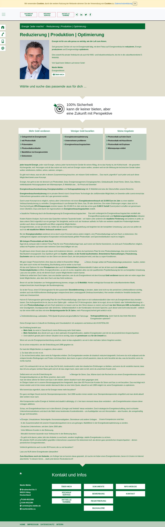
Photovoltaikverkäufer (31, 148)
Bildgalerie (98, 508)
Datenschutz (47, 524)
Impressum (32, 524)
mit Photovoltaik (29, 141)
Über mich (66, 487)
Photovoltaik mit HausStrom (120, 141)
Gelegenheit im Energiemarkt (34, 137)
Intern (59, 524)
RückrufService (47, 14)
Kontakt (130, 494)
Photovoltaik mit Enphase (119, 144)
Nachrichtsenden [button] (28, 14)
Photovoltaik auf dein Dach (119, 137)
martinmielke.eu (29, 509)
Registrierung (98, 501)
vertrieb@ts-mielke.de (31, 506)
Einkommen (27, 156)
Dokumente (98, 487)
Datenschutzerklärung (123, 3)
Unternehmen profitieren (75, 141)
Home (22, 524)
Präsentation (27, 144)
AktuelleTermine (66, 14)
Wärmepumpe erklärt (117, 148)
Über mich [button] (59, 74)
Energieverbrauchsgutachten (77, 144)
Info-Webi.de (130, 487)
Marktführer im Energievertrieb (35, 152)
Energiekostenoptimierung (76, 137)
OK (135, 3)
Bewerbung (98, 494)
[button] (3, 27)
